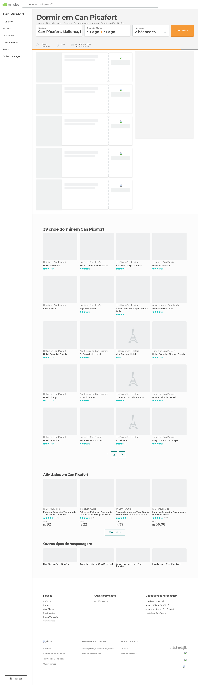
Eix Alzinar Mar (87, 397)
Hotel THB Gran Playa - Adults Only (132, 309)
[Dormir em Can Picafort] (122, 454)
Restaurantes (11, 42)
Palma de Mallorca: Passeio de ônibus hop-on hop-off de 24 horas (96, 513)
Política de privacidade (54, 654)
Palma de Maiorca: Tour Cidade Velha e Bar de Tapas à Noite (132, 513)
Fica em (47, 595)
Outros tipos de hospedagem (161, 595)
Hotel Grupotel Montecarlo (94, 265)
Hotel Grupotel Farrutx (55, 354)
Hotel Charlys (50, 397)
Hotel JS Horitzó (51, 440)
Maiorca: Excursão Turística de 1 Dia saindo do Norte (59, 513)
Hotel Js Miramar (161, 265)
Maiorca (47, 601)
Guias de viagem (12, 56)
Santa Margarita (50, 617)
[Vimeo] (180, 642)
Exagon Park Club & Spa (165, 440)
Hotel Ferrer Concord (91, 440)
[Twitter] (175, 642)
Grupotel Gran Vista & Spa (130, 397)
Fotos (6, 49)
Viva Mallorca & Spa (162, 308)
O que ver (8, 35)
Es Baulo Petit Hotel (90, 354)
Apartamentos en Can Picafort (129, 565)
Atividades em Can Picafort (65, 474)
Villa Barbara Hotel (126, 354)
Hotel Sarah (122, 440)
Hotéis (7, 28)
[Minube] (10, 4)
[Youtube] (184, 642)
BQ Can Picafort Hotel (164, 397)
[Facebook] (170, 642)
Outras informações (105, 595)
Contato (125, 648)
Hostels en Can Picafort (166, 564)
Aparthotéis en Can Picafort (96, 564)
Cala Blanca (48, 609)
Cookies (47, 648)
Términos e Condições (53, 659)
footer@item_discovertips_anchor (98, 648)
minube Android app (91, 654)
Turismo (8, 21)
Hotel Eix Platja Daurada (129, 265)
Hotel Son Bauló (51, 265)
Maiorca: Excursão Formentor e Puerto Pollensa (169, 513)
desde (45, 521)
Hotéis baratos (101, 601)
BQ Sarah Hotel (88, 308)
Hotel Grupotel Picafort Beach (168, 354)
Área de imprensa (129, 654)
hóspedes (147, 32)
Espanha (47, 605)
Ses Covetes (49, 613)
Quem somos (49, 664)
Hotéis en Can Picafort (56, 564)
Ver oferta (121, 62)
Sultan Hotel (49, 308)
